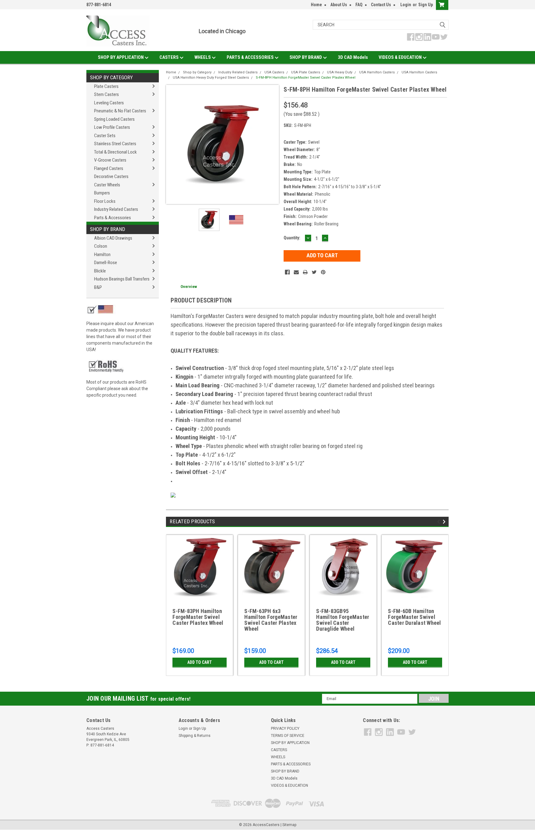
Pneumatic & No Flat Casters (120, 111)
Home (316, 4)
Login (405, 4)
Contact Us (381, 4)
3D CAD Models (353, 57)
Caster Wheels (107, 185)
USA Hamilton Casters (377, 72)
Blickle (100, 271)
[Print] (305, 272)
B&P (98, 287)
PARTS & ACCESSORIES (251, 57)
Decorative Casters (111, 176)
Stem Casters (106, 94)
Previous (172, 144)
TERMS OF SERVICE (287, 735)
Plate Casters (106, 86)
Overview (189, 286)
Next (273, 144)
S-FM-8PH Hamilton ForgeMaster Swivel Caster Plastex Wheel (305, 78)
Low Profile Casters (112, 127)
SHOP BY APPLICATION (121, 57)
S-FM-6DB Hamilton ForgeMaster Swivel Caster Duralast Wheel (414, 617)
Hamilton (102, 254)
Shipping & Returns (195, 735)
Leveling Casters (109, 103)
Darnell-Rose (105, 262)
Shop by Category (111, 77)
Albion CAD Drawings (113, 238)
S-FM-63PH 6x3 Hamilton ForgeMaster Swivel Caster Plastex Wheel (270, 620)
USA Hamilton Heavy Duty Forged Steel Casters (211, 78)
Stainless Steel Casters (115, 143)
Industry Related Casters (116, 209)
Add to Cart (199, 662)
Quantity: (292, 237)
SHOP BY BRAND (306, 57)
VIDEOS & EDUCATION (401, 57)
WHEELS (203, 57)
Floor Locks (104, 201)
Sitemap (289, 825)
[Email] (296, 272)
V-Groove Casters (110, 160)
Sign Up (425, 4)
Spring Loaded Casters (114, 119)
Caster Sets (104, 135)
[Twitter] (314, 272)
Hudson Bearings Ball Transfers (122, 279)
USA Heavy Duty (339, 72)
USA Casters (274, 72)
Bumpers (102, 193)
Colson (100, 246)
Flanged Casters (108, 168)
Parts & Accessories (112, 217)
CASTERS (169, 57)
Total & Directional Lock (115, 152)
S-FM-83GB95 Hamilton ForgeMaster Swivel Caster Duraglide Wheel (342, 620)
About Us (338, 4)
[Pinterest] (323, 272)
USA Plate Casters (305, 72)
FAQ (359, 4)
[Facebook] (287, 272)
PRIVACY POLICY (285, 728)
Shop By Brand (107, 229)
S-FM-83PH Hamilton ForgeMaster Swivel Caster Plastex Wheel (197, 617)
